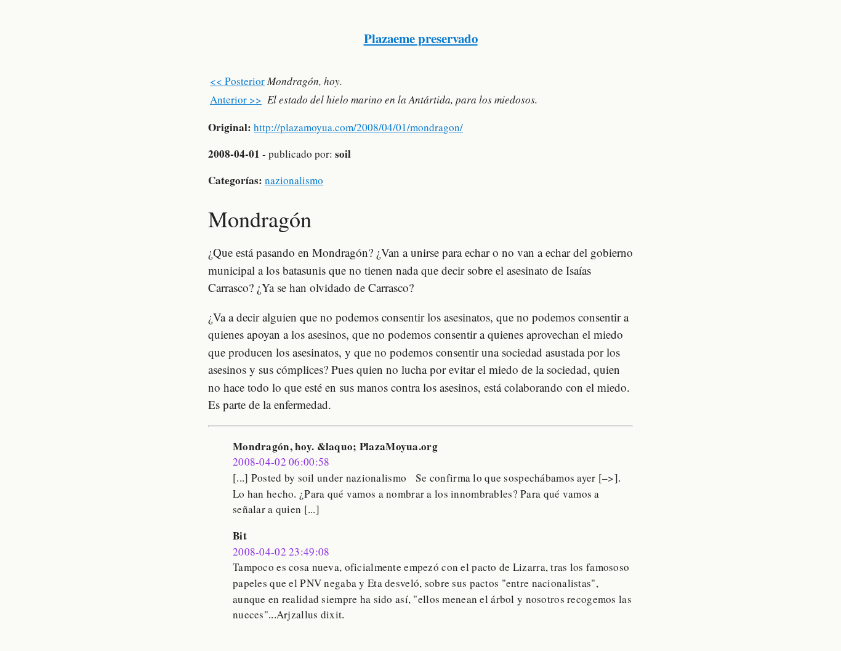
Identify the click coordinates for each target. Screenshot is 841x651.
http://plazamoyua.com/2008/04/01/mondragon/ (358, 127)
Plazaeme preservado (421, 38)
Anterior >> (236, 99)
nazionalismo (294, 180)
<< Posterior (237, 81)
